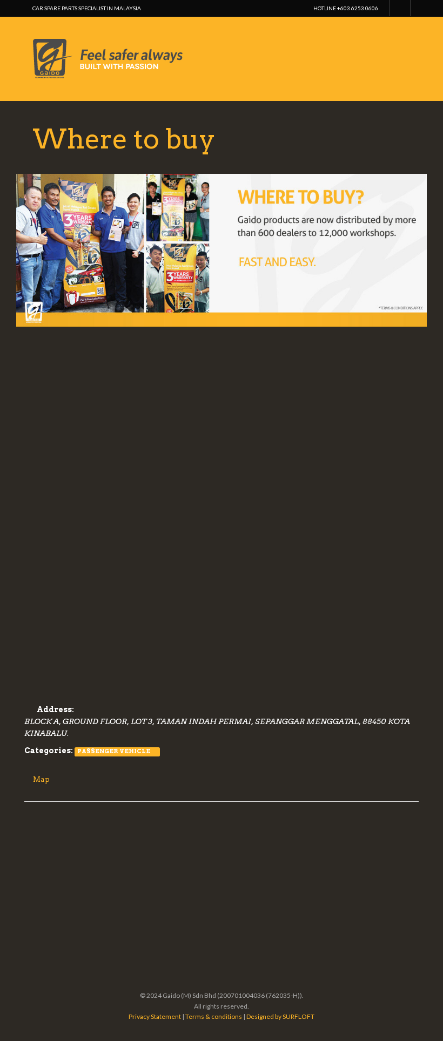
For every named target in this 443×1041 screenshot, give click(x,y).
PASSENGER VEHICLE (113, 751)
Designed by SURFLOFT (280, 1016)
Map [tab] (41, 779)
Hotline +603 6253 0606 (345, 8)
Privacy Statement (155, 1016)
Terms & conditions (213, 1016)
